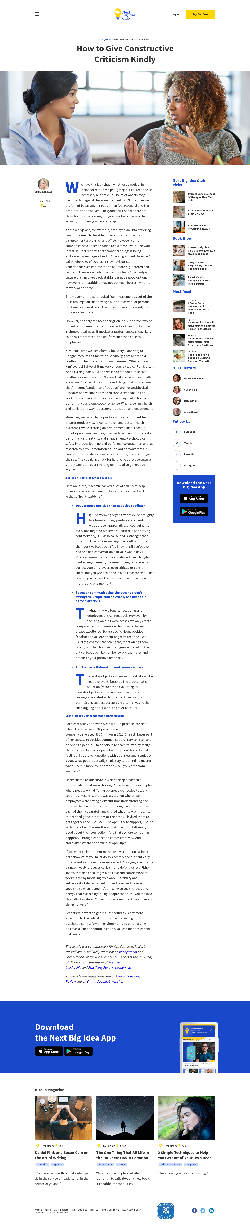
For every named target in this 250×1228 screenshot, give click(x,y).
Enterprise (82, 1209)
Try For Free (200, 14)
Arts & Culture (105, 1164)
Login (175, 14)
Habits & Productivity (170, 1164)
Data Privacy (127, 1209)
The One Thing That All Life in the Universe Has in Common (122, 1155)
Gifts (55, 1209)
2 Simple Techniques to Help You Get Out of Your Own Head (185, 1155)
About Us (94, 1209)
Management (127, 951)
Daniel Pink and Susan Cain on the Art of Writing (61, 1155)
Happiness (57, 1164)
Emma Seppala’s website (104, 981)
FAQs (73, 1209)
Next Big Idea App (43, 1209)
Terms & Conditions (110, 1209)
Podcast (64, 1209)
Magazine (105, 39)
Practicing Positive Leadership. (110, 967)
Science (121, 1164)
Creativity (42, 1164)
